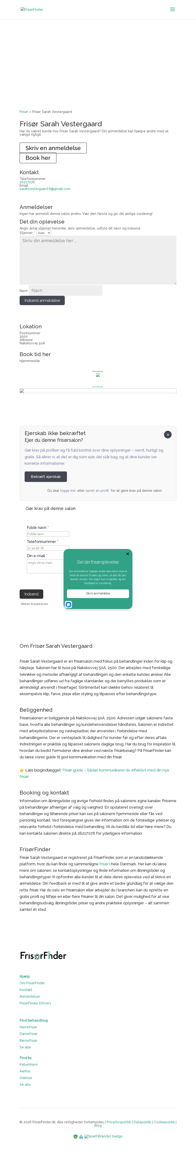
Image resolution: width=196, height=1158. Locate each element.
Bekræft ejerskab (46, 477)
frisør (104, 864)
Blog (98, 1125)
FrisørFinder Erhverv (35, 1003)
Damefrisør (29, 1034)
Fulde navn (38, 527)
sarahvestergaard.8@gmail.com (45, 189)
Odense (26, 1078)
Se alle (25, 1047)
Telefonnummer (42, 541)
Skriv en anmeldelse (53, 148)
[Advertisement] (98, 55)
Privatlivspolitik (119, 1122)
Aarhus (25, 1071)
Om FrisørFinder (32, 983)
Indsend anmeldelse (42, 300)
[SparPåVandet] (103, 1136)
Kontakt (26, 990)
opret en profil (97, 490)
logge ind (67, 490)
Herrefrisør (28, 1027)
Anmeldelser (30, 996)
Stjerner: (27, 233)
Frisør (24, 112)
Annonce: (98, 386)
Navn (24, 291)
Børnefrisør (29, 1040)
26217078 (27, 182)
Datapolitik (142, 1122)
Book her (38, 157)
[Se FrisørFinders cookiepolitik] (81, 1136)
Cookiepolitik (164, 1122)
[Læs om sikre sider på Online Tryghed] (76, 1136)
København (29, 1064)
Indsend (31, 594)
